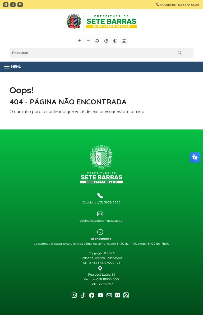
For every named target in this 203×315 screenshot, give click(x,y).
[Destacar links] (124, 41)
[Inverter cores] (115, 41)
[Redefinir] (97, 41)
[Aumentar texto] (79, 41)
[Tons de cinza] (106, 41)
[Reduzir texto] (88, 41)
